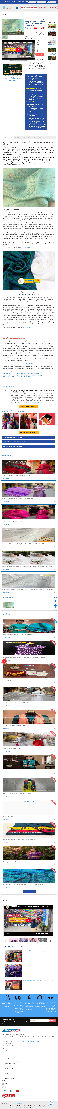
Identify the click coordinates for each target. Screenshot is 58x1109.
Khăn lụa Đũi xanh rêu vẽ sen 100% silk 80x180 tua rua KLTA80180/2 (19, 771)
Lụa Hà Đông (38, 1105)
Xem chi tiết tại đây (30, 102)
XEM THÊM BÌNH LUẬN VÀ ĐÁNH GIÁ (28, 406)
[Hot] (29, 625)
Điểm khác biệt (42, 7)
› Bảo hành (6, 1073)
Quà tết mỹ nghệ (13, 1107)
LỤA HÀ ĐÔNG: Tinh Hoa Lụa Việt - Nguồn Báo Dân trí (38, 951)
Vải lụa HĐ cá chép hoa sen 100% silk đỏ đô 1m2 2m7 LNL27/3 (17, 475)
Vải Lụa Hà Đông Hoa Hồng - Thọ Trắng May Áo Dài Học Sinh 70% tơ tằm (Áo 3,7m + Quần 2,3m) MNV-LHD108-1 (28, 589)
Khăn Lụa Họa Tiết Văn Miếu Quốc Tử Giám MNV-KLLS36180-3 (17, 793)
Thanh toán (8, 2)
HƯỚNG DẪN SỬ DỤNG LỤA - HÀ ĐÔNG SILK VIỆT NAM (38, 981)
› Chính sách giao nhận (9, 1078)
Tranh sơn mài (31, 1105)
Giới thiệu (8, 1053)
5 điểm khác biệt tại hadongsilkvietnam (14, 1061)
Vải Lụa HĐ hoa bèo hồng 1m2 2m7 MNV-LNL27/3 (13, 521)
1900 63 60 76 (8, 1084)
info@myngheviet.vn (8, 1048)
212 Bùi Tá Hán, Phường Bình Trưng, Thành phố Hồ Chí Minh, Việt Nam (24, 1041)
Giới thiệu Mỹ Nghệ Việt (10, 1)
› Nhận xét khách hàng (9, 1076)
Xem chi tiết (36, 402)
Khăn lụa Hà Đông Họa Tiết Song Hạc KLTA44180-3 (15, 725)
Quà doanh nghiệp (14, 1105)
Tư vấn (49, 7)
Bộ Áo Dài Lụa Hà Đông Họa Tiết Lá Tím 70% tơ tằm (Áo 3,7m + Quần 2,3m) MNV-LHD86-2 (24, 657)
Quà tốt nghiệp (21, 1107)
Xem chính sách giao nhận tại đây (33, 88)
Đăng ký (53, 1020)
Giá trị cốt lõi (8, 1056)
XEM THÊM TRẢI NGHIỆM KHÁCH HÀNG (28, 432)
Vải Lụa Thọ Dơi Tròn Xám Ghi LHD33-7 (12, 748)
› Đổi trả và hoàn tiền (8, 1066)
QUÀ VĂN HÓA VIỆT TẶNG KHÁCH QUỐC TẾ (35, 965)
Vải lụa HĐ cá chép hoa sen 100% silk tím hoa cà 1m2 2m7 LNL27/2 (18, 498)
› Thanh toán (7, 1071)
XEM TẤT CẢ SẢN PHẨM (29, 891)
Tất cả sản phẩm (32, 7)
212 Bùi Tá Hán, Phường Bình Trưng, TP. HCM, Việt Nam (37, 67)
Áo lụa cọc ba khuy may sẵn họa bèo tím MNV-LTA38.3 (16, 862)
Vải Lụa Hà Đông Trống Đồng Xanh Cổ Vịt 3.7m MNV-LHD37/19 (17, 634)
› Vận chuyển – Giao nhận (9, 1068)
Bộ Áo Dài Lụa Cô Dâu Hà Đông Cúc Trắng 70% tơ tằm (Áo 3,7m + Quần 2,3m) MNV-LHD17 (23, 544)
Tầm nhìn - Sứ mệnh (10, 1058)
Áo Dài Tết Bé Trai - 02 (8, 816)
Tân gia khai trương (23, 1105)
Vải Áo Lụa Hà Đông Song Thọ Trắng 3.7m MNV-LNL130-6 (16, 702)
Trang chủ (4, 13)
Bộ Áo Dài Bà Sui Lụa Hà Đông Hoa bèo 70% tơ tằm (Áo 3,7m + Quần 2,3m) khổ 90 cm (23, 884)
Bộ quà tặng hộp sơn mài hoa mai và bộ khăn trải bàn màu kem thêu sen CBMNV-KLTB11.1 (24, 680)
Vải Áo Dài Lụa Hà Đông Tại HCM (14, 13)
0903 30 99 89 (8, 1087)
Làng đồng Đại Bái (46, 1105)
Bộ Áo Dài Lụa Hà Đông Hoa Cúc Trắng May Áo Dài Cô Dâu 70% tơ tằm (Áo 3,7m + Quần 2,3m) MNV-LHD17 (27, 566)
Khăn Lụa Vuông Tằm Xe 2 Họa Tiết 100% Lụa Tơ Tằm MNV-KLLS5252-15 (19, 839)
